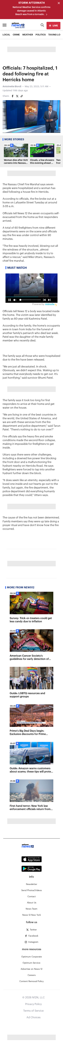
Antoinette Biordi (12, 86)
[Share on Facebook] (12, 96)
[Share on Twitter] (17, 96)
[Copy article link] (21, 96)
